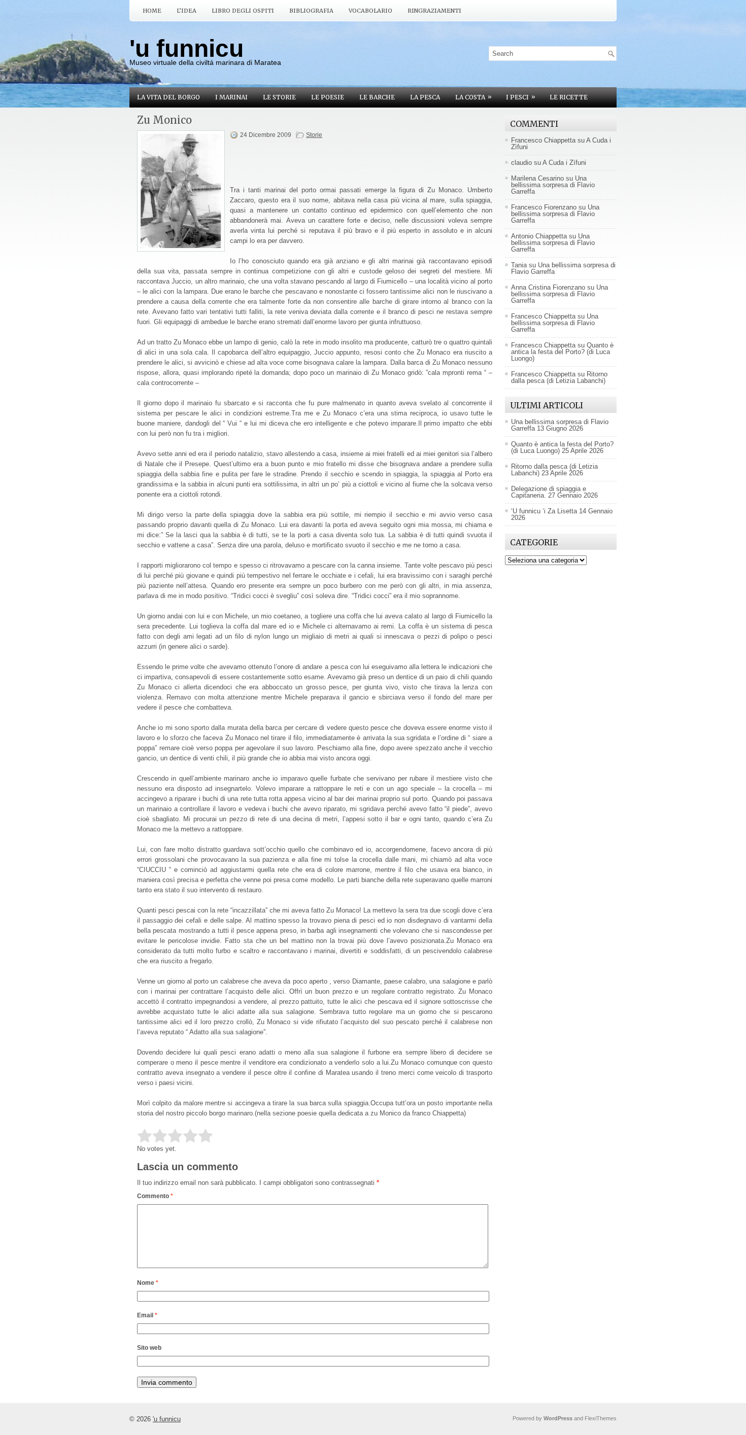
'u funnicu (186, 48)
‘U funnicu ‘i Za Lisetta (544, 511)
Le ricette (569, 97)
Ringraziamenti (434, 10)
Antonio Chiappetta (539, 236)
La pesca (425, 97)
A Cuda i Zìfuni (564, 162)
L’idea (186, 10)
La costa (473, 97)
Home (152, 10)
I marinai (231, 97)
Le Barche (377, 97)
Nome (147, 1282)
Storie (314, 134)
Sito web (149, 1347)
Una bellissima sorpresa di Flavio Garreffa (553, 184)
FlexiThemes (601, 1418)
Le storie (279, 97)
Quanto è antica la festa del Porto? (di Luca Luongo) (562, 351)
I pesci (520, 97)
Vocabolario (370, 10)
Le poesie (327, 97)
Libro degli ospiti (243, 10)
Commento (155, 1196)
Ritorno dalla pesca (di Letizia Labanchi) (559, 377)
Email (147, 1315)
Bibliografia (311, 10)
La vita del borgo (168, 97)
